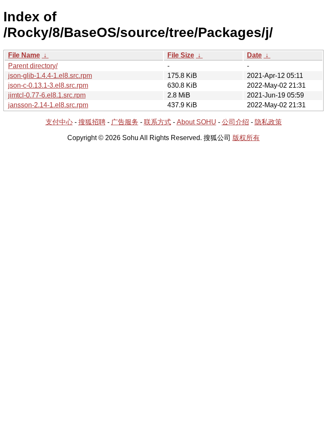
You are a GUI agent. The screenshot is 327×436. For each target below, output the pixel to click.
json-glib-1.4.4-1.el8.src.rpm (50, 75)
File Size (180, 55)
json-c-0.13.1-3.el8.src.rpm (48, 85)
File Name (24, 55)
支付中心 (59, 122)
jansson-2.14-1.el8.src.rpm (48, 105)
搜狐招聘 (92, 122)
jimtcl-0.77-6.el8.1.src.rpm (47, 95)
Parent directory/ (32, 65)
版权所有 (246, 137)
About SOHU (196, 122)
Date (254, 55)
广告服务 (124, 122)
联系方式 (157, 122)
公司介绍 (235, 122)
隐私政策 (268, 122)
